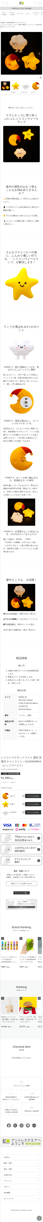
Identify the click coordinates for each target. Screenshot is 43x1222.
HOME (3, 22)
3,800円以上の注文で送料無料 (21, 8)
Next (39, 53)
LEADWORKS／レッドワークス (16, 22)
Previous (3, 53)
